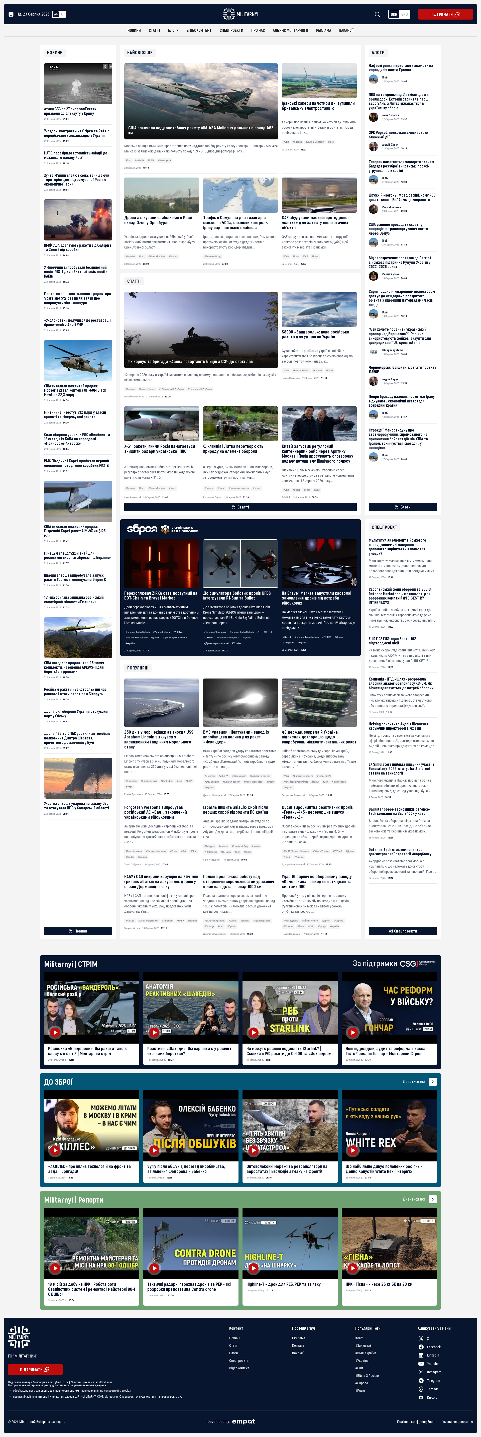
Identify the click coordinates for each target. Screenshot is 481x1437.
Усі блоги (403, 506)
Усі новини (78, 930)
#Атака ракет (239, 776)
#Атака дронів (290, 920)
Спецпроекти (231, 30)
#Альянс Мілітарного (137, 637)
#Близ (315, 256)
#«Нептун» (209, 776)
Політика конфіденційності (416, 1421)
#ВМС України (211, 781)
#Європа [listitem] (361, 1383)
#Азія (286, 776)
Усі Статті (240, 506)
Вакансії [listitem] (298, 1353)
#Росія (270, 781)
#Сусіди (231, 926)
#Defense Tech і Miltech (138, 632)
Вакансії (346, 30)
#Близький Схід (212, 256)
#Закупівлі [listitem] (363, 1345)
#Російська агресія (238, 488)
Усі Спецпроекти (403, 930)
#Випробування (134, 851)
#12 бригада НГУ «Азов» (171, 389)
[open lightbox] (91, 1008)
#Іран (331, 141)
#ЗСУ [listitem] (359, 1338)
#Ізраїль (256, 846)
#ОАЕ (305, 256)
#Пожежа (288, 926)
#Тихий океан (339, 781)
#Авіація (139, 160)
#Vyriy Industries (161, 632)
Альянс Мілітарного (290, 30)
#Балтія (257, 488)
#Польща (209, 926)
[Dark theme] (62, 14)
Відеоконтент (199, 30)
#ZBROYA (178, 632)
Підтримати (441, 14)
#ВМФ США (167, 781)
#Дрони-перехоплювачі (174, 637)
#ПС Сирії (226, 852)
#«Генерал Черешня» (215, 632)
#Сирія (247, 852)
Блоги (173, 30)
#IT (259, 632)
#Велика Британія (315, 141)
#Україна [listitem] (362, 1361)
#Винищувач (164, 160)
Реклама (323, 30)
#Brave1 (287, 637)
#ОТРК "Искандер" (253, 781)
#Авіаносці (131, 781)
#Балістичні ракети (260, 776)
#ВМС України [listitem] (365, 1353)
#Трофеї (130, 857)
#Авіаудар (209, 846)
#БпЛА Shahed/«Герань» (296, 851)
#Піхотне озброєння (156, 851)
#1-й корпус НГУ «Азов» (200, 389)
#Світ (128, 160)
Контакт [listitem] (298, 1345)
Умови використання (457, 1421)
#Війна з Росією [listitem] (367, 1376)
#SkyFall (268, 632)
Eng (404, 14)
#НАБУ (180, 920)
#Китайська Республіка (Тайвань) (301, 781)
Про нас (258, 30)
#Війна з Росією (156, 256)
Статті (154, 30)
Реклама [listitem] (298, 1338)
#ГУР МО (337, 851)
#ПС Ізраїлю (210, 852)
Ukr (394, 14)
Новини (134, 30)
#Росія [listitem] (360, 1391)
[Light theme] (56, 14)
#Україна (130, 256)
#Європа (297, 141)
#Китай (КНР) (324, 776)
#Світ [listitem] (359, 1368)
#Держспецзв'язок (148, 920)
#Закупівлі (288, 642)
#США (151, 160)
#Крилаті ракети (231, 781)
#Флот (129, 786)
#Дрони (155, 637)
